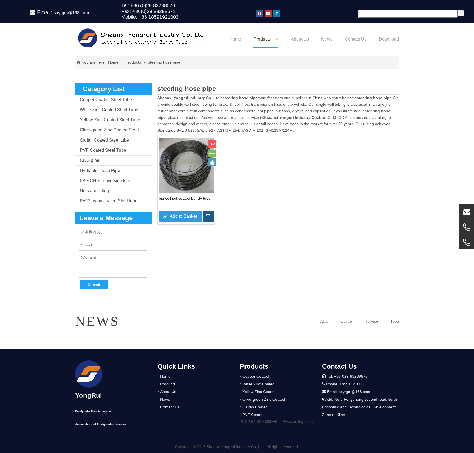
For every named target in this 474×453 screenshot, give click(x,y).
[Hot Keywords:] (461, 13)
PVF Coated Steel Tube (103, 150)
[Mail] (466, 211)
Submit (94, 284)
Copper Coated (255, 376)
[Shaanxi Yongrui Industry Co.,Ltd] (88, 374)
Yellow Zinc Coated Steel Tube (110, 119)
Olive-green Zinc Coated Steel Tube (115, 130)
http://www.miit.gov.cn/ (294, 421)
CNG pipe (89, 160)
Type (394, 321)
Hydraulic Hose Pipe (100, 170)
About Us (168, 391)
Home (165, 376)
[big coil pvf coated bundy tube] (186, 165)
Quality (346, 321)
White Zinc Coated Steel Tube (109, 109)
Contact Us (169, 407)
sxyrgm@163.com (71, 12)
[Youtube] (268, 13)
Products (168, 384)
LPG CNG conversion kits (105, 180)
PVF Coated (253, 414)
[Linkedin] (276, 13)
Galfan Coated (255, 407)
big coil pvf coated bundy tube (185, 198)
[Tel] (466, 227)
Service (371, 321)
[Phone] (466, 242)
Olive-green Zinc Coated (263, 399)
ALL (324, 321)
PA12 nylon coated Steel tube (108, 201)
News (165, 399)
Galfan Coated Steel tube (104, 140)
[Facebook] (259, 13)
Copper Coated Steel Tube (106, 99)
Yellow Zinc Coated (259, 391)
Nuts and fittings (95, 190)
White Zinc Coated (258, 384)
